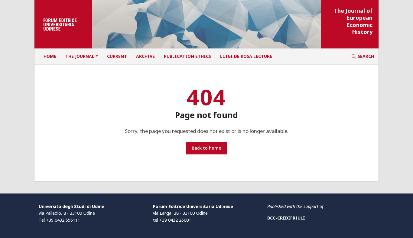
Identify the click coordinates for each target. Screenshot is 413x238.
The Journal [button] (79, 56)
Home (50, 56)
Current (117, 56)
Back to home (206, 148)
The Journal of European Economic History (353, 21)
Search (366, 56)
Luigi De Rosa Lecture (246, 56)
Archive (145, 56)
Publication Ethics (187, 56)
